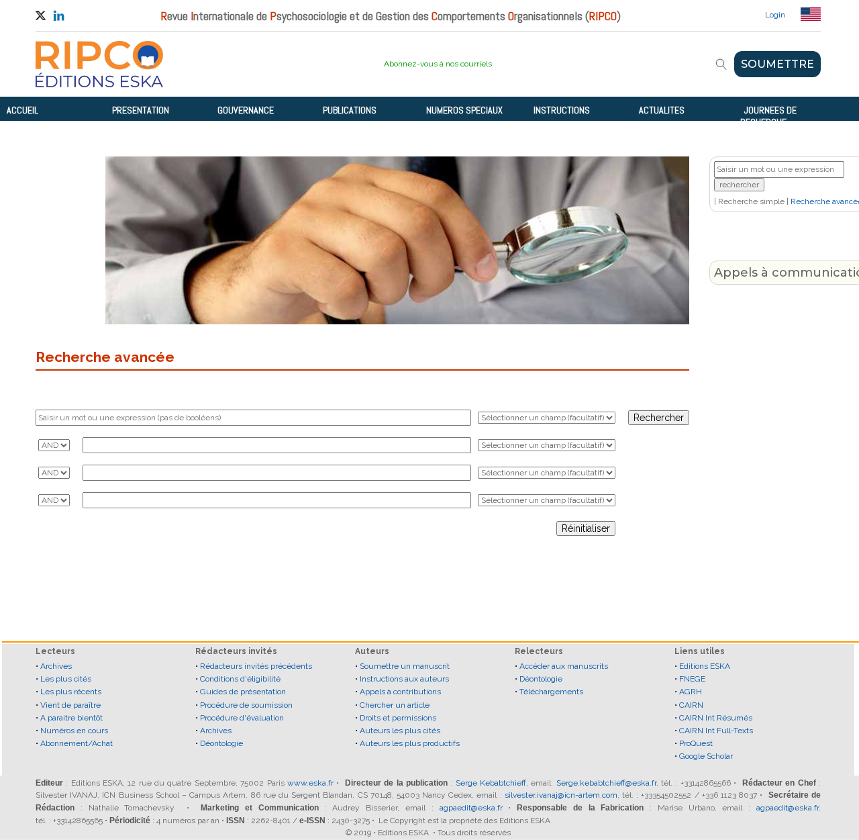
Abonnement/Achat (76, 743)
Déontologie (221, 743)
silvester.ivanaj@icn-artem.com (561, 795)
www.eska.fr (310, 783)
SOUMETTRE (777, 64)
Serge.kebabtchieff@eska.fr (606, 783)
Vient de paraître (70, 705)
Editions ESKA (704, 666)
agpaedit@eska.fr (471, 807)
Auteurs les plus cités (400, 730)
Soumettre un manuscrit (405, 666)
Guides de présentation (243, 691)
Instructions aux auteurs (404, 679)
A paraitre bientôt (71, 717)
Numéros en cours (74, 730)
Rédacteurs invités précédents (256, 666)
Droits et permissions (398, 717)
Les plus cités (65, 679)
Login (775, 14)
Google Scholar (706, 756)
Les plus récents (70, 691)
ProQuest (696, 743)
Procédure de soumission (246, 705)
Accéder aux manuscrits (563, 666)
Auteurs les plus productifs (410, 743)
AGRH (690, 691)
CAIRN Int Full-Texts (716, 730)
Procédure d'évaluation (242, 717)
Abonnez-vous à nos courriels (438, 63)
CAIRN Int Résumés (715, 717)
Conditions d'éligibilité (240, 679)
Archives (56, 666)
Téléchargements (551, 691)
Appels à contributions (400, 691)
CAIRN (691, 705)
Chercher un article (395, 705)
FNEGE (692, 679)
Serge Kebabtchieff (491, 783)
